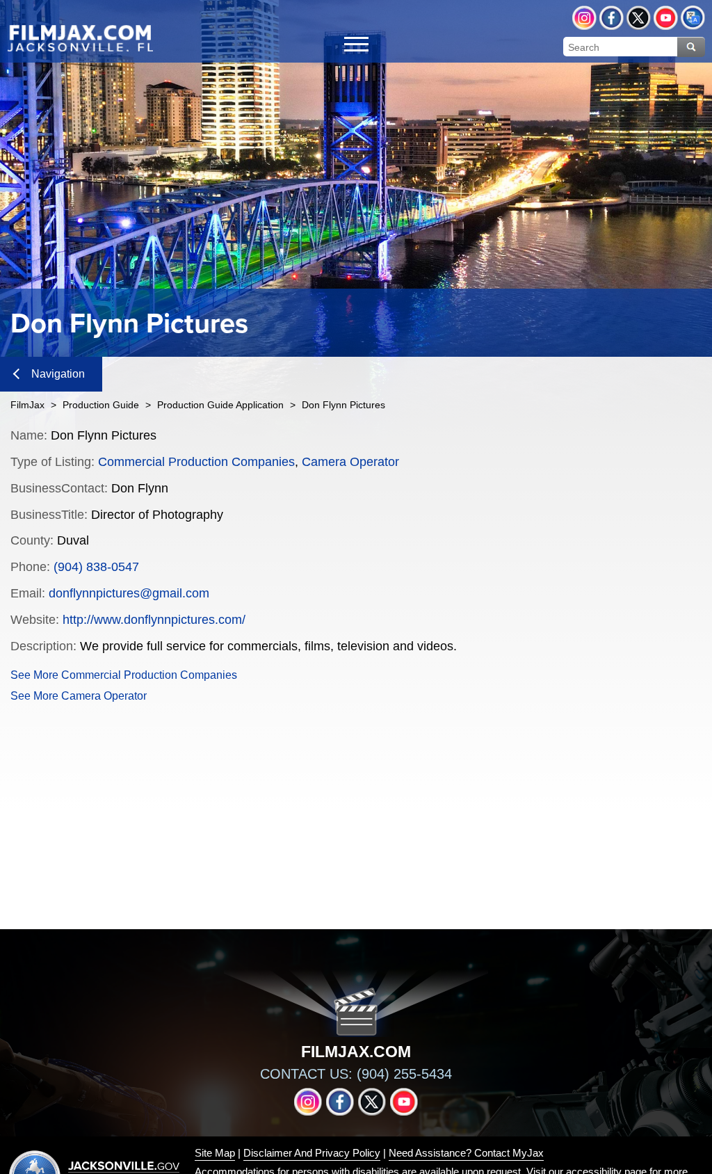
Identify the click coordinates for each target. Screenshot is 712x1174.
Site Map (215, 1153)
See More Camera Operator (78, 696)
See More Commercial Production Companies (123, 675)
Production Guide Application (220, 404)
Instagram (584, 18)
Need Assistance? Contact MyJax (466, 1153)
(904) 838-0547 (96, 567)
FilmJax (27, 404)
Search (691, 47)
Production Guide (101, 404)
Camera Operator (350, 462)
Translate (693, 18)
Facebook (611, 18)
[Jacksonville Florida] (80, 37)
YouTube (666, 18)
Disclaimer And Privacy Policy (311, 1153)
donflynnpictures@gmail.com (129, 593)
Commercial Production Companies (196, 462)
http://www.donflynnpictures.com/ (154, 620)
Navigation (58, 374)
